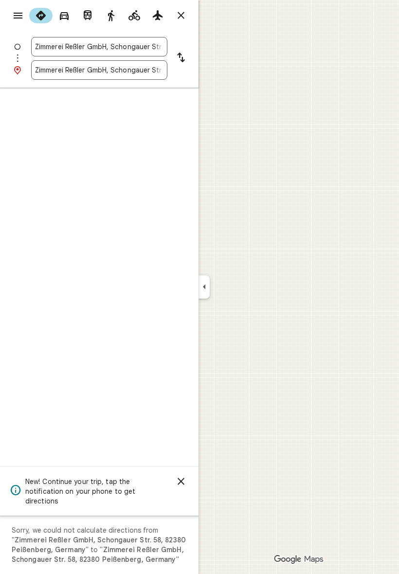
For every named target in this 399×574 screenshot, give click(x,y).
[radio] (41, 15)
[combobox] (99, 46)
